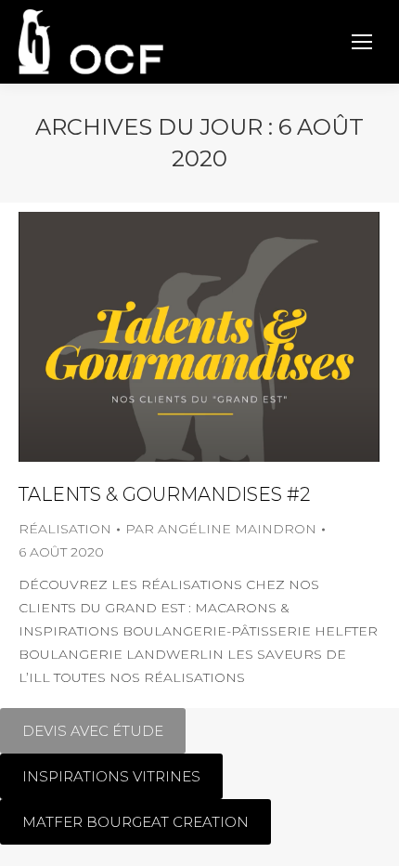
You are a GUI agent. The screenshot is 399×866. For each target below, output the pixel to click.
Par (220, 528)
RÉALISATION (65, 528)
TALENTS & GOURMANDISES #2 (164, 494)
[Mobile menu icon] (361, 41)
